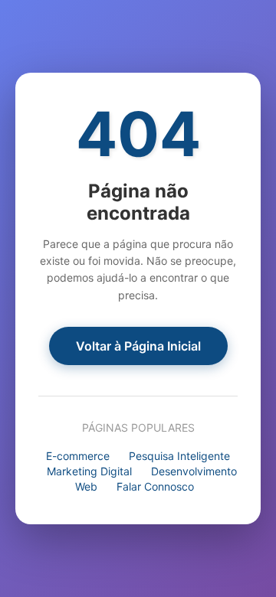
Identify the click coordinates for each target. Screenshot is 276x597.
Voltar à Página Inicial (138, 346)
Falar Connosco (155, 486)
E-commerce (78, 455)
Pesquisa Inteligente (179, 455)
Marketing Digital (89, 471)
